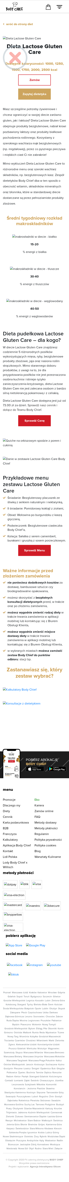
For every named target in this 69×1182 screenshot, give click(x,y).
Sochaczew (51, 1065)
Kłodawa (48, 1129)
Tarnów (39, 1073)
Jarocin (29, 1065)
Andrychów (33, 1141)
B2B (5, 828)
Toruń (27, 997)
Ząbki (27, 1081)
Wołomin (36, 1025)
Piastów (41, 1089)
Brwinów (32, 1125)
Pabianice (57, 1021)
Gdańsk (12, 997)
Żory (36, 1137)
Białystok (29, 1009)
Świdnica (57, 1121)
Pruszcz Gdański (17, 1049)
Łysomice (32, 1133)
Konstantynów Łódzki (49, 1045)
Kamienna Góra (54, 1125)
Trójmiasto (11, 1113)
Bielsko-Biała (40, 1005)
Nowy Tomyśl (49, 1025)
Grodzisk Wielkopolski (15, 1029)
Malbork (27, 1033)
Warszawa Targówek (17, 1061)
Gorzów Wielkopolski (14, 1001)
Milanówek (42, 1041)
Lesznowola (18, 1085)
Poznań (7, 993)
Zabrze (59, 1017)
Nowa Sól (23, 1149)
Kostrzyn (31, 1093)
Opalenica (45, 1069)
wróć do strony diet (18, 24)
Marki (51, 1041)
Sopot (19, 997)
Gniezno (8, 1033)
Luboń (35, 1097)
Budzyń (60, 1105)
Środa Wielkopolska (13, 1009)
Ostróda (18, 1033)
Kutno (61, 1065)
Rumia (35, 1033)
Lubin (48, 1001)
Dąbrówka (12, 1101)
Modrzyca (55, 1145)
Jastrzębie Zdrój (28, 1145)
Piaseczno (26, 1025)
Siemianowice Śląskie (35, 1117)
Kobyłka (34, 1037)
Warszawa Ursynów (33, 1057)
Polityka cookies (45, 845)
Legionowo (34, 1021)
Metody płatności (46, 828)
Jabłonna (22, 1113)
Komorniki (51, 1085)
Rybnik (43, 1137)
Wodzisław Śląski (56, 1137)
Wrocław (52, 993)
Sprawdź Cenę (35, 420)
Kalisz (59, 1061)
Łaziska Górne (55, 1117)
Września (24, 1037)
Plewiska (34, 1101)
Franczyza (9, 834)
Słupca (19, 1053)
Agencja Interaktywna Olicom (45, 1167)
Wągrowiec (53, 1049)
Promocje (9, 799)
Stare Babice (34, 1121)
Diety (6, 811)
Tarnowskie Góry (55, 1093)
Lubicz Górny (52, 1133)
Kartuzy (49, 1109)
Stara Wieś (48, 1149)
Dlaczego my (11, 805)
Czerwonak (56, 1113)
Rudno (38, 1149)
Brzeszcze (13, 1145)
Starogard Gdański (38, 1077)
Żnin (51, 1097)
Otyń (31, 1149)
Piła (45, 1029)
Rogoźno (43, 1097)
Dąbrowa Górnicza (14, 1017)
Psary (9, 1109)
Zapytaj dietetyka (34, 94)
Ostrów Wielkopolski (14, 1065)
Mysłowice (51, 1033)
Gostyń (58, 1097)
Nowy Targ (12, 1037)
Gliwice (57, 997)
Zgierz (11, 1045)
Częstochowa (35, 1013)
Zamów (35, 80)
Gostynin (8, 1069)
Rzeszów (57, 1073)
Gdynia (61, 993)
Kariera (39, 805)
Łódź (25, 993)
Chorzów (50, 1017)
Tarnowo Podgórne (45, 1105)
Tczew (61, 1033)
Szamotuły (9, 1053)
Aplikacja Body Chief (17, 845)
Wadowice (50, 1141)
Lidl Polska (10, 856)
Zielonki (10, 1117)
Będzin (16, 1025)
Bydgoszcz (36, 997)
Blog (37, 851)
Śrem (50, 1005)
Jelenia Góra (13, 1125)
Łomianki (18, 1081)
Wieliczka (31, 1049)
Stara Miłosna (37, 1129)
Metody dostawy (45, 822)
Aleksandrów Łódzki (26, 1045)
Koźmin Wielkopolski (39, 1113)
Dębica (47, 1073)
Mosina (23, 1021)
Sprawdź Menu (34, 550)
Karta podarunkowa (16, 822)
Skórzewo (45, 1101)
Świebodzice (22, 1129)
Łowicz (27, 1069)
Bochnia (30, 1073)
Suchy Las (29, 1105)
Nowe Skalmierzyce (13, 1137)
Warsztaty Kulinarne (47, 856)
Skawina (50, 1089)
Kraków (33, 993)
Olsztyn (53, 1009)
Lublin (45, 1009)
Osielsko (28, 1137)
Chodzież (31, 1041)
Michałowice (20, 1121)
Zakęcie (58, 1149)
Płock (24, 1013)
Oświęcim (10, 1141)
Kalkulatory (10, 839)
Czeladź (9, 1081)
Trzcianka (9, 1041)
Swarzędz (11, 1097)
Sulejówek (30, 1085)
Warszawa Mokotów (54, 1057)
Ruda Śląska (13, 1021)
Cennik (7, 816)
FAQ (37, 816)
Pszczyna (21, 1141)
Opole (38, 1009)
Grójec (41, 1125)
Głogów (61, 1069)
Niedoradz (12, 1149)
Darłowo (53, 1013)
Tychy (30, 1005)
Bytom (31, 1029)
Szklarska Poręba (17, 1133)
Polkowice (12, 1073)
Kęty (41, 1141)
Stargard (21, 1005)
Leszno (28, 1017)
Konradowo (43, 1145)
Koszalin (39, 1001)
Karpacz (11, 1129)
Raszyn (9, 1121)
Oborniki (52, 1029)
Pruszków (46, 1021)
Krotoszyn (39, 1065)
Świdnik (35, 1081)
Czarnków (20, 1041)
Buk (54, 1069)
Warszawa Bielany (13, 1057)
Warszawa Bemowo (54, 1053)
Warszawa (17, 993)
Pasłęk (25, 1077)
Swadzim (56, 1101)
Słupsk (61, 1009)
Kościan (58, 1005)
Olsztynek (18, 1109)
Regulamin (41, 834)
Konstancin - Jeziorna (25, 1089)
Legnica (30, 1001)
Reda (42, 1033)
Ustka (45, 1013)
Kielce (17, 1077)
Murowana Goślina (13, 1105)
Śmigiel (35, 1069)
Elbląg (39, 1029)
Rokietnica (24, 1101)
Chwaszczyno (47, 1081)
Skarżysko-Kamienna (15, 1093)
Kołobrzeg (11, 1005)
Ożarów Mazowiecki (34, 1109)
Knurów (58, 1109)
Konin (61, 1029)
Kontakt (8, 851)
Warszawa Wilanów (33, 1053)
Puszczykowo (24, 1097)
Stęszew (41, 1093)
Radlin (60, 1141)
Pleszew (18, 1069)
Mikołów (41, 1085)
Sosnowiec (39, 1017)
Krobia (41, 1133)
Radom (9, 1077)
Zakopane (15, 1013)
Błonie (24, 1125)
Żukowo (19, 1117)
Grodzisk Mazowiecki (50, 1037)
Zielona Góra (58, 1001)
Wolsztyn (42, 1049)
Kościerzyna (55, 1077)
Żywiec (21, 1073)
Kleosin (58, 1129)
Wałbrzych (47, 1121)
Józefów (59, 1081)
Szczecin (47, 997)
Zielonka (59, 1041)
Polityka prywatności (48, 839)
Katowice (42, 993)
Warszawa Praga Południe (41, 1061)
